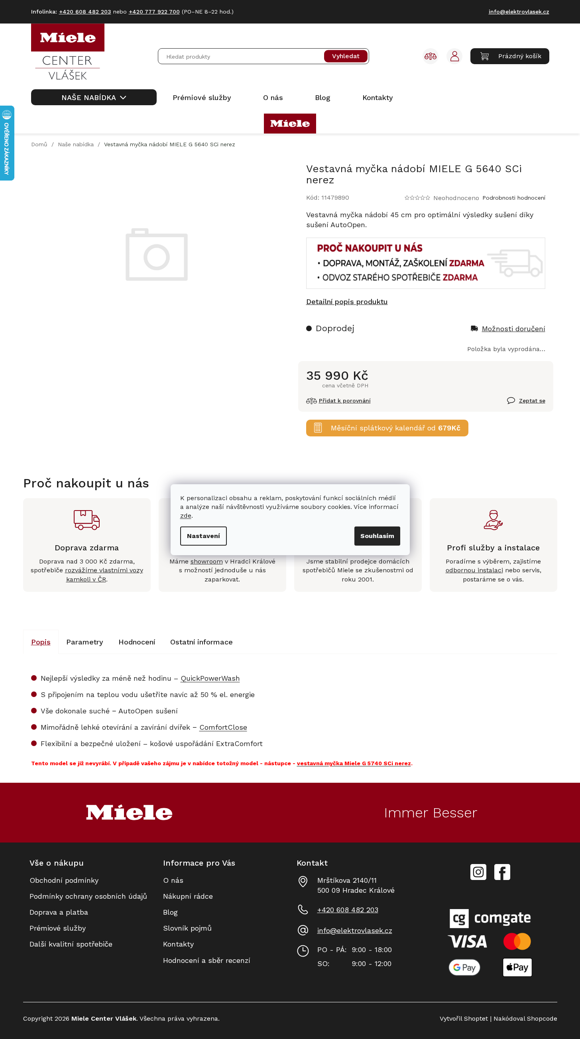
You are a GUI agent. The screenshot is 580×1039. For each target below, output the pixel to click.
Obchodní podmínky (63, 880)
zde (185, 515)
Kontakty (178, 944)
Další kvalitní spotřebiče (70, 944)
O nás (173, 880)
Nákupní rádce (188, 896)
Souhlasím (377, 536)
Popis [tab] (41, 642)
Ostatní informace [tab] (201, 642)
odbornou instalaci (474, 570)
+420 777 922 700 (154, 11)
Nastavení (203, 536)
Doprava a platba (58, 912)
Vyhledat (346, 56)
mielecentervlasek (478, 867)
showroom (207, 561)
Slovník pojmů (187, 928)
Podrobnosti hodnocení (513, 197)
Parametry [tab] (84, 642)
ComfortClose (223, 727)
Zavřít (517, 405)
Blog (170, 912)
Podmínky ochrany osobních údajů (88, 896)
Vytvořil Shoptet (464, 1018)
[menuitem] (94, 97)
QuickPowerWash (210, 678)
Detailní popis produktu (347, 301)
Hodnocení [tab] (136, 642)
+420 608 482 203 (347, 909)
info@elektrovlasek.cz (354, 930)
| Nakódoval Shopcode (522, 1018)
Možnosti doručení (513, 328)
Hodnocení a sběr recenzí (206, 960)
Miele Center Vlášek (502, 872)
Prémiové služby (57, 928)
